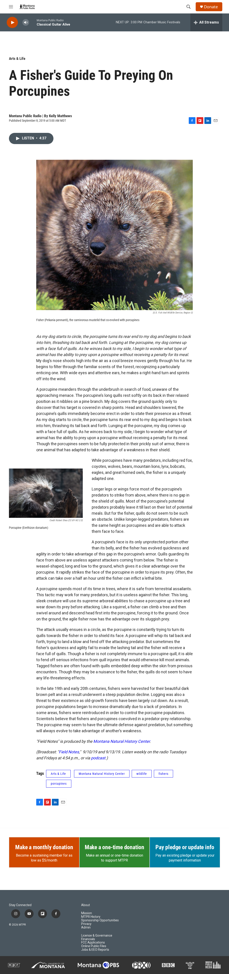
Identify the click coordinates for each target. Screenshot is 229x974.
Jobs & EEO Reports (95, 949)
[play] (12, 22)
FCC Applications (93, 942)
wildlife (141, 773)
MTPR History (90, 916)
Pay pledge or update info (184, 847)
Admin (86, 927)
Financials (88, 939)
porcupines (59, 783)
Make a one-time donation (114, 847)
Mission (86, 913)
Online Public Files (93, 946)
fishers (163, 773)
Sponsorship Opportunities (100, 920)
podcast (98, 758)
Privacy (86, 924)
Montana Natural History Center (121, 741)
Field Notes (69, 751)
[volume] (26, 22)
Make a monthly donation (44, 847)
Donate (211, 6)
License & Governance (96, 935)
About (85, 905)
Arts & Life (17, 58)
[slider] (33, 22)
